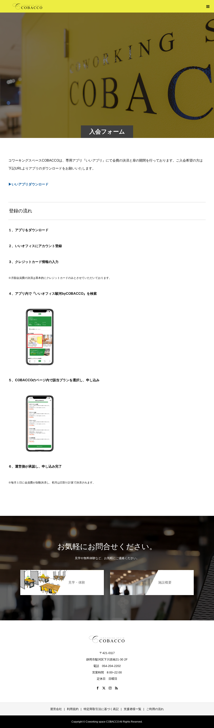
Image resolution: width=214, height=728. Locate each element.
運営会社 (56, 709)
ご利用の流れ (155, 709)
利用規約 (73, 709)
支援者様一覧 (132, 709)
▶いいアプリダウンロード (28, 184)
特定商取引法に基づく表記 (101, 709)
